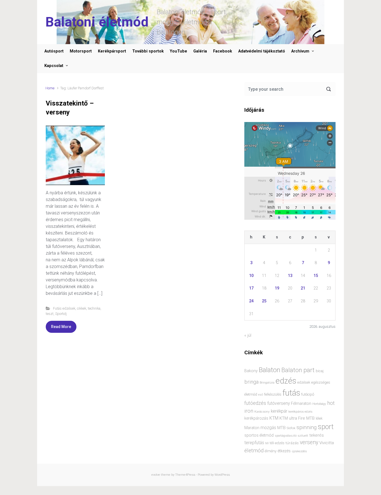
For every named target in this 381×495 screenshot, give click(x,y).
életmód (254, 450)
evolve (155, 475)
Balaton (269, 370)
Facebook (222, 51)
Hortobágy (319, 404)
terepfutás (254, 442)
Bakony (251, 371)
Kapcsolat (53, 65)
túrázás (292, 443)
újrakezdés (299, 451)
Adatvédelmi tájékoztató (261, 51)
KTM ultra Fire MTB (297, 418)
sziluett (303, 435)
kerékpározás (256, 418)
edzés (286, 381)
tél (267, 443)
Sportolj (61, 314)
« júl (247, 335)
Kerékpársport (112, 51)
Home (49, 88)
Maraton (251, 427)
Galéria (200, 51)
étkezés (284, 451)
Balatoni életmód (96, 22)
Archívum (300, 51)
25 (264, 301)
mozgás (268, 427)
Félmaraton (301, 403)
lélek (319, 418)
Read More (61, 326)
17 (251, 288)
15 (316, 275)
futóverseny (278, 403)
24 (251, 301)
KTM (273, 418)
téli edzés (277, 443)
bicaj (320, 371)
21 (303, 288)
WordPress (222, 475)
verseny (309, 442)
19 (277, 288)
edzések (303, 382)
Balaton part (298, 370)
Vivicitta (326, 442)
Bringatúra (267, 382)
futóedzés (255, 403)
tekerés (316, 435)
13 (290, 275)
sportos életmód (259, 435)
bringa (251, 382)
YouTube (178, 51)
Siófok (291, 428)
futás (291, 393)
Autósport (54, 51)
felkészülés (272, 394)
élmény (270, 451)
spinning (306, 427)
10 (251, 275)
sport (326, 427)
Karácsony (262, 411)
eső (260, 394)
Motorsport (81, 51)
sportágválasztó (285, 435)
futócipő (307, 394)
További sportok (148, 51)
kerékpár (279, 411)
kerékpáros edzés (300, 411)
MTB (281, 427)
